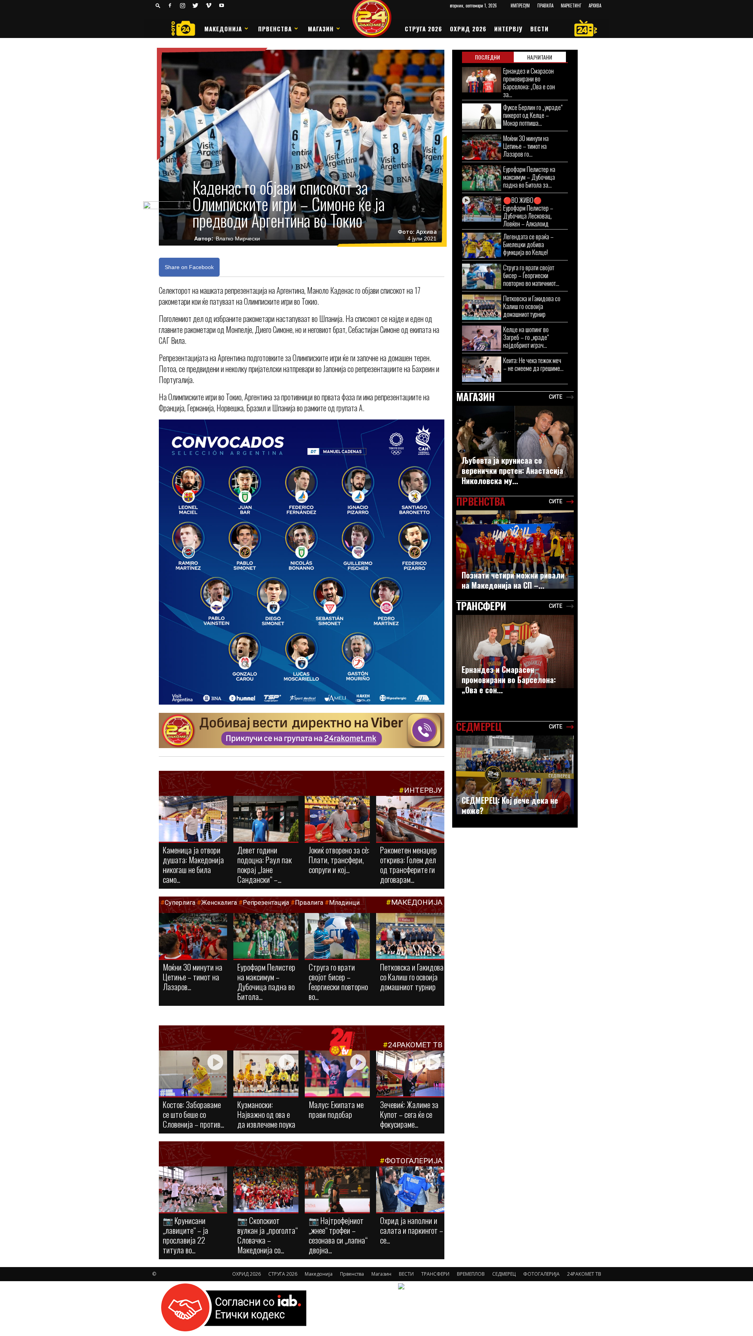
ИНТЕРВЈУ (508, 28)
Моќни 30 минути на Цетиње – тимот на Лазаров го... (526, 146)
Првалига (309, 902)
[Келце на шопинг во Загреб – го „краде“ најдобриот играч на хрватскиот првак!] (481, 338)
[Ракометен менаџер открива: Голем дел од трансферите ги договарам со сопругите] (410, 819)
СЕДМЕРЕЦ (504, 1274)
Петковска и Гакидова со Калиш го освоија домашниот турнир (412, 977)
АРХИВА (595, 5)
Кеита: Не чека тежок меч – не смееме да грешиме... (533, 364)
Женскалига (219, 902)
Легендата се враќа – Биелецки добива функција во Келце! (528, 244)
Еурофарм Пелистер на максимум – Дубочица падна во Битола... (266, 981)
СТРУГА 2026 (423, 28)
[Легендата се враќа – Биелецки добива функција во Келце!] (481, 245)
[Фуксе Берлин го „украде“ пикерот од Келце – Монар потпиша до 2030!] (481, 116)
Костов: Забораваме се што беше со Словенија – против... (193, 1114)
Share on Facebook (189, 267)
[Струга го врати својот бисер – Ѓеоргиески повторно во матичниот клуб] (337, 936)
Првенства (275, 28)
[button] (158, 5)
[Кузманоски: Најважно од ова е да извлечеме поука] (265, 1073)
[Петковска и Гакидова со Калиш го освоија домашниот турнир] (410, 938)
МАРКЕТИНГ (571, 5)
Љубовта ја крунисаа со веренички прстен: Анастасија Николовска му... (512, 470)
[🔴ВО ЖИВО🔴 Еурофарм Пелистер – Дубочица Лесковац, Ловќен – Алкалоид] (481, 209)
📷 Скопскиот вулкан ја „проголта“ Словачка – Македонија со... (267, 1235)
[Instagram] (183, 5)
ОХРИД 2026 (468, 28)
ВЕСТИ (539, 28)
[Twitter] (196, 5)
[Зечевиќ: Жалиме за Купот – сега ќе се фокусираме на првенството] (410, 1074)
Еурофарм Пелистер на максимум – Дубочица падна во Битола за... (529, 177)
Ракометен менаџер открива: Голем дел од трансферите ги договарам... (408, 864)
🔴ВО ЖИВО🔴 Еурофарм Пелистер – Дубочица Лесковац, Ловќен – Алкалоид (528, 211)
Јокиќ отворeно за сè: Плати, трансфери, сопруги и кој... (339, 859)
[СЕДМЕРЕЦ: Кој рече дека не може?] (515, 775)
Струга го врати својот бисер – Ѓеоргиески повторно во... (338, 981)
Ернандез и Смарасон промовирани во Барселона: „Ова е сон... (509, 679)
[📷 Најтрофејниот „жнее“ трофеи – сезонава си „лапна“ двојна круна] (337, 1189)
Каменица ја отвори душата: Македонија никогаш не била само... (193, 864)
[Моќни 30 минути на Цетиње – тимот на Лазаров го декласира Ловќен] (193, 936)
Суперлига (180, 902)
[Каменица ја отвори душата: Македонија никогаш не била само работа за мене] (193, 819)
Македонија (223, 28)
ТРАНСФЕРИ (435, 1274)
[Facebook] (170, 5)
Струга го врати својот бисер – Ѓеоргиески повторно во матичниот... (531, 275)
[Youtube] (221, 5)
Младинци (344, 902)
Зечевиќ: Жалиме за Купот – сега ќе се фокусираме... (409, 1114)
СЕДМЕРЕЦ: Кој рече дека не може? (510, 805)
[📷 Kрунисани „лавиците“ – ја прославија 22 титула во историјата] (193, 1190)
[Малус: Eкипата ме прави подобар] (337, 1073)
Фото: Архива (417, 231)
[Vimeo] (209, 5)
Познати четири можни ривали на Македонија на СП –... (513, 580)
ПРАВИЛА (545, 5)
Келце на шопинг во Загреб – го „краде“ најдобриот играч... (526, 337)
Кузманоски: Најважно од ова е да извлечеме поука (266, 1114)
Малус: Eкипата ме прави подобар (336, 1109)
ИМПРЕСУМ (520, 5)
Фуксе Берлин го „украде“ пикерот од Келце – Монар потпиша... (533, 115)
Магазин (321, 28)
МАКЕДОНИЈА (416, 902)
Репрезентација (266, 902)
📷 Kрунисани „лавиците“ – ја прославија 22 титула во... (185, 1235)
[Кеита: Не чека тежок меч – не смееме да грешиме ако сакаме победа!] (481, 369)
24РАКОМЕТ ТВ (415, 1044)
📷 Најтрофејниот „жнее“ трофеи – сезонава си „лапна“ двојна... (338, 1235)
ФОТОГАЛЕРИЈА (413, 1160)
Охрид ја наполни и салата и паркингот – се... (411, 1230)
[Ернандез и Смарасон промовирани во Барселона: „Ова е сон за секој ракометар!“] (481, 79)
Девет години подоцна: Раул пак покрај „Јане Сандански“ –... (264, 864)
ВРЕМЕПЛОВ (471, 1274)
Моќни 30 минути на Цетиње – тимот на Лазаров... (192, 977)
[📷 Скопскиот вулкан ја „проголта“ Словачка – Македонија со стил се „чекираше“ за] (265, 1189)
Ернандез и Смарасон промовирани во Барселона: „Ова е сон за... (529, 82)
